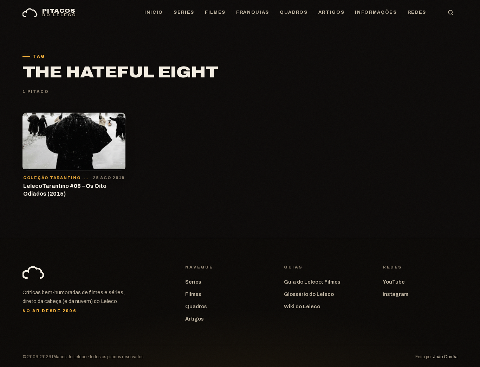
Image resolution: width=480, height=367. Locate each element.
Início (153, 12)
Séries (184, 12)
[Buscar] (450, 13)
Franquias (252, 12)
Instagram (395, 294)
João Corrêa (445, 356)
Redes (417, 12)
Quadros (294, 12)
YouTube (394, 282)
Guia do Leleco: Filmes (312, 282)
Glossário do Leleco (309, 294)
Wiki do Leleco (302, 306)
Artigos (331, 12)
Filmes (215, 12)
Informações (376, 12)
